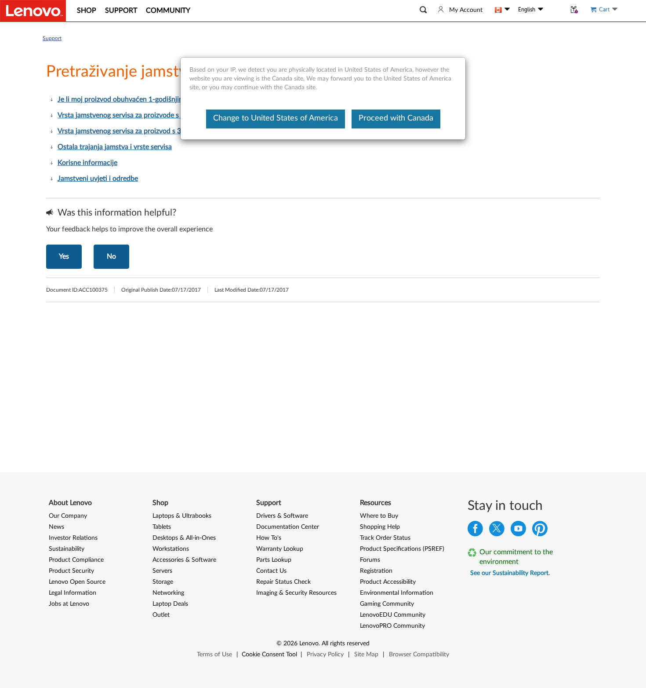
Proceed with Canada (396, 118)
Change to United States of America (275, 118)
